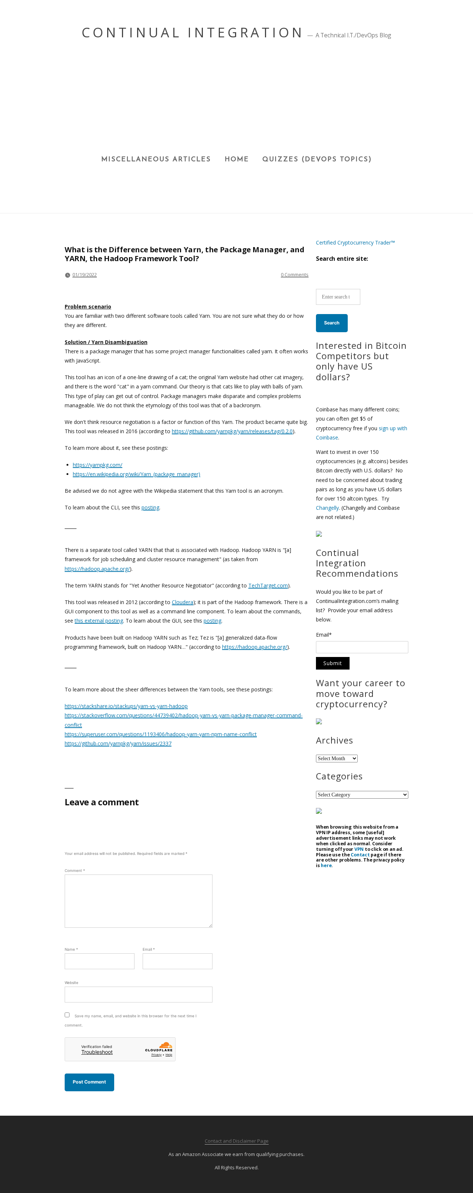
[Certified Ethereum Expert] (319, 811)
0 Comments (295, 274)
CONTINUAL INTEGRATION (193, 32)
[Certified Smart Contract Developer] (319, 722)
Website (71, 982)
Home (237, 159)
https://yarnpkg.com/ (97, 464)
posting (150, 507)
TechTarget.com (268, 585)
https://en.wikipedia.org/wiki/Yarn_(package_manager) (136, 474)
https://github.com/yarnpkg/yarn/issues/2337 (118, 743)
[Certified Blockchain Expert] (319, 534)
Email (149, 949)
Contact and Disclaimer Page (237, 1141)
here (326, 865)
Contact (360, 855)
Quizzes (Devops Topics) (317, 159)
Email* (324, 635)
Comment (75, 870)
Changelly (327, 507)
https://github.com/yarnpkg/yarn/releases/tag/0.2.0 (232, 431)
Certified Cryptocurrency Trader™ (355, 242)
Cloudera (182, 602)
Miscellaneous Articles (156, 159)
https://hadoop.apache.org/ (97, 568)
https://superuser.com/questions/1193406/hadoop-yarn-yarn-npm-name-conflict (161, 734)
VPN (359, 849)
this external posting (99, 620)
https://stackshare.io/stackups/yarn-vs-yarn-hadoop (126, 706)
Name (71, 949)
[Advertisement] (236, 100)
